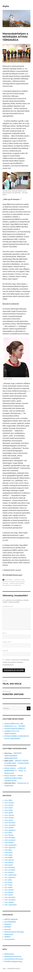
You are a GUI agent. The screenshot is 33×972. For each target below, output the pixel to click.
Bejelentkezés (9, 954)
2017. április (8, 887)
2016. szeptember (10, 905)
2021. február (8, 805)
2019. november (9, 825)
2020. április (8, 813)
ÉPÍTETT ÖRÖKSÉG (11, 919)
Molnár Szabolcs (10, 768)
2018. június (8, 852)
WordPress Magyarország (13, 961)
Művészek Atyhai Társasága (14, 932)
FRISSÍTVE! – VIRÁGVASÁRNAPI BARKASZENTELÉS (13, 755)
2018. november (9, 840)
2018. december (9, 837)
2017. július (8, 880)
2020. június (8, 808)
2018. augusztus (9, 847)
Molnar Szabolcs (10, 775)
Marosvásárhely (7, 585)
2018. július (8, 850)
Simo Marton (8, 579)
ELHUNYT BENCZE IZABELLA (14, 728)
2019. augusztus (9, 830)
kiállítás (22, 583)
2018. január (8, 865)
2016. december (9, 897)
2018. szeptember (10, 845)
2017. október (9, 872)
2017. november (9, 870)
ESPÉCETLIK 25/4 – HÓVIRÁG (14, 726)
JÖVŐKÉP (12, 581)
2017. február (8, 892)
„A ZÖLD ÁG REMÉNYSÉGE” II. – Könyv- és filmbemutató (15, 770)
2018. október (9, 842)
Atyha (6, 6)
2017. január (8, 895)
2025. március (9, 803)
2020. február (9, 818)
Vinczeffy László (16, 585)
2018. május (8, 855)
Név (5, 633)
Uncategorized (9, 939)
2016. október (9, 902)
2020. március (9, 815)
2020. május (8, 810)
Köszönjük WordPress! (13, 968)
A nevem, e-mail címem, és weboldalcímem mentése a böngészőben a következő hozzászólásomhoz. (16, 662)
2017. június (8, 882)
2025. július (8, 800)
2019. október (9, 827)
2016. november (9, 900)
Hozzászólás (8, 606)
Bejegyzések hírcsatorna (12, 956)
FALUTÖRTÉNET (10, 922)
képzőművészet (14, 583)
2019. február (8, 835)
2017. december (9, 867)
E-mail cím (7, 642)
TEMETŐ (7, 937)
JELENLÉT (6, 581)
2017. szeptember (10, 875)
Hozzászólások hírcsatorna (13, 959)
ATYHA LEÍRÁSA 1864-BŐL (13, 724)
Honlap (5, 650)
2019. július (8, 832)
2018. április (8, 857)
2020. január (8, 820)
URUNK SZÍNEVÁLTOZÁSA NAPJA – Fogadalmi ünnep (13, 778)
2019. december (9, 823)
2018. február (8, 862)
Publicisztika (8, 934)
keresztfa (7, 929)
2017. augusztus (9, 877)
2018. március (9, 860)
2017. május (8, 885)
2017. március (9, 890)
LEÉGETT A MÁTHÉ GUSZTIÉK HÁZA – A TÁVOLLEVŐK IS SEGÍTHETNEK (16, 763)
